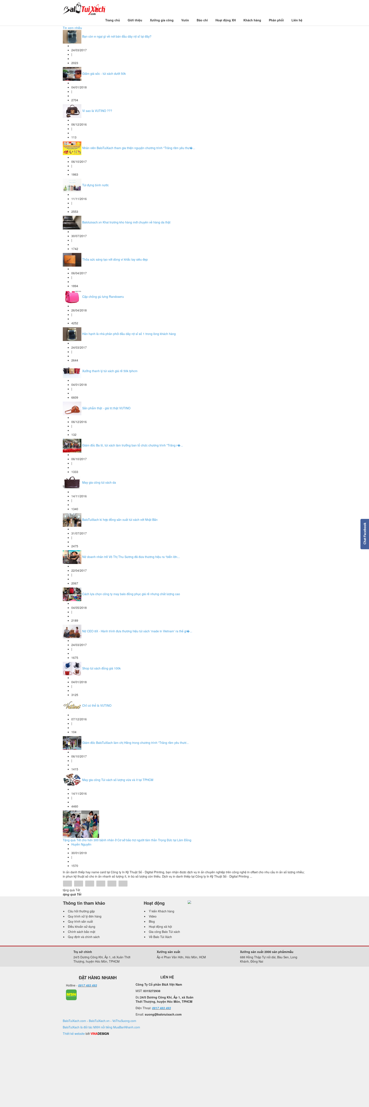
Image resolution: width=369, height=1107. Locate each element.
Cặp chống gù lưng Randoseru (103, 296)
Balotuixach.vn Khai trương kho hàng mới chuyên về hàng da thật (126, 222)
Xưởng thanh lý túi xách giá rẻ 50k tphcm (110, 371)
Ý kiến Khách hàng (161, 911)
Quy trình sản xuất (80, 921)
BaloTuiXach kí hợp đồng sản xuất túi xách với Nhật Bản (120, 519)
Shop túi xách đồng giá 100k (101, 668)
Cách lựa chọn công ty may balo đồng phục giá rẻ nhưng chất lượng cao (131, 594)
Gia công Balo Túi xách (164, 931)
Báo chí (202, 20)
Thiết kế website (74, 1033)
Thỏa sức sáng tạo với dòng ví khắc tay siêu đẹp (115, 259)
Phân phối (276, 20)
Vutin (185, 20)
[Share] (67, 884)
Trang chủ (112, 20)
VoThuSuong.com (124, 1021)
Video (153, 916)
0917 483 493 (87, 985)
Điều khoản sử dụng (81, 926)
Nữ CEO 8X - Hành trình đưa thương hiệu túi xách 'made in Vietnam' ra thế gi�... (137, 631)
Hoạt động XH (225, 20)
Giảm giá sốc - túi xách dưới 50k (104, 73)
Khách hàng (252, 20)
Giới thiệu (135, 20)
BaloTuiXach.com (74, 1021)
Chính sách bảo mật (81, 931)
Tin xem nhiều (72, 28)
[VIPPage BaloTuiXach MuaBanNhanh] (71, 994)
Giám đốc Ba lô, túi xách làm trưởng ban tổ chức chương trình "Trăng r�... (132, 445)
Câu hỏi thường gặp (81, 911)
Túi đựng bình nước (95, 185)
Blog (152, 921)
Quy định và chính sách (84, 937)
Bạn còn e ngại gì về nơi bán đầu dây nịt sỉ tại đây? (116, 36)
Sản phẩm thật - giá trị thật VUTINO (106, 408)
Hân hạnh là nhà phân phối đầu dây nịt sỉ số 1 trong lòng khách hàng (129, 334)
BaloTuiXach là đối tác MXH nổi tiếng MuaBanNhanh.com (101, 1027)
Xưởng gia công (162, 20)
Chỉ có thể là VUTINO (96, 705)
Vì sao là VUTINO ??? (97, 111)
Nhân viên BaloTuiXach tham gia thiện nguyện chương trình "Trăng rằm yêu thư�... (138, 148)
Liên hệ (296, 20)
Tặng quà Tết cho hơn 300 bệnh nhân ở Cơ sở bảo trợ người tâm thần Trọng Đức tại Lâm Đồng (127, 840)
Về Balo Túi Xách (160, 937)
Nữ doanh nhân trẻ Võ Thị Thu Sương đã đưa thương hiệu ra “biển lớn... (131, 557)
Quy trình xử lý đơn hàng (84, 916)
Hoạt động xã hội (160, 926)
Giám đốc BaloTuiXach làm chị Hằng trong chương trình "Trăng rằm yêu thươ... (135, 742)
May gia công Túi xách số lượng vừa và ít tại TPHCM (117, 780)
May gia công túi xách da (99, 482)
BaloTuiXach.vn (99, 1021)
